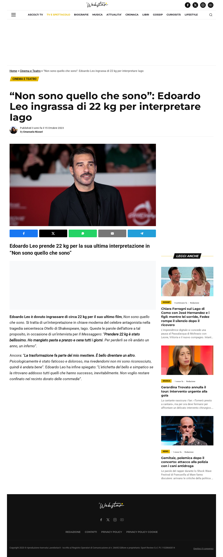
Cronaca (132, 14)
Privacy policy (111, 532)
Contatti (91, 532)
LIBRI (145, 14)
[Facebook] (187, 5)
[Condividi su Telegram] (142, 233)
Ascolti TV (35, 14)
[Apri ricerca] (210, 14)
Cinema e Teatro (30, 71)
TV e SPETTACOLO (58, 14)
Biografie (81, 14)
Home (13, 71)
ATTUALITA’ (114, 14)
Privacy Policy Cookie (142, 532)
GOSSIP (158, 14)
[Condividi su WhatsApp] (83, 233)
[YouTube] (210, 5)
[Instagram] (203, 5)
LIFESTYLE (191, 14)
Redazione (73, 532)
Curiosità (174, 14)
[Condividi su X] (53, 233)
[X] (195, 5)
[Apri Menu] (13, 15)
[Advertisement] (111, 43)
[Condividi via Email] (112, 233)
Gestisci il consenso (203, 548)
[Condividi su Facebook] (24, 233)
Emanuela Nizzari (33, 131)
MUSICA (97, 14)
